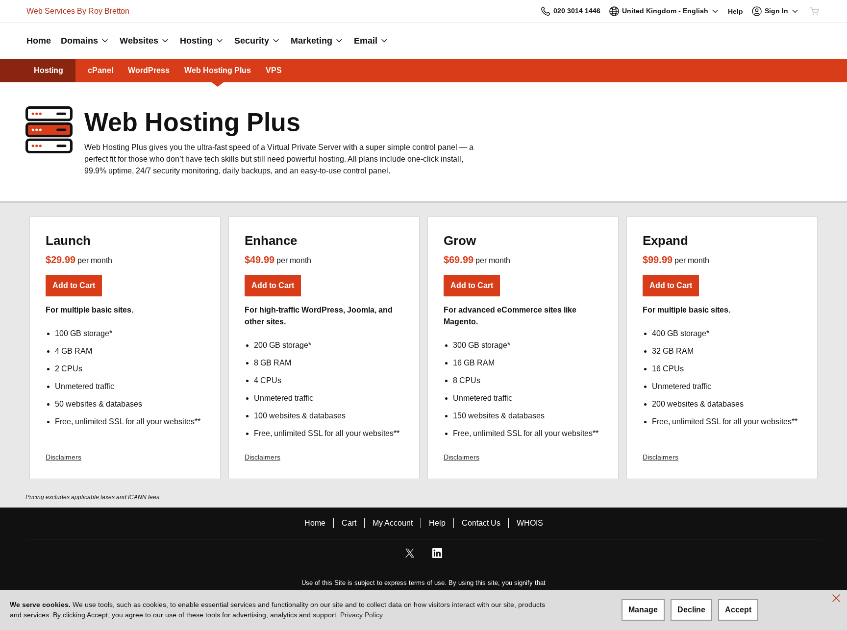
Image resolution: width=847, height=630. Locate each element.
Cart (349, 523)
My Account (393, 523)
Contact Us (481, 523)
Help (437, 523)
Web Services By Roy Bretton (77, 11)
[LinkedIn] (437, 556)
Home (314, 523)
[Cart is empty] (814, 11)
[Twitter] (410, 556)
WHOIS (530, 523)
